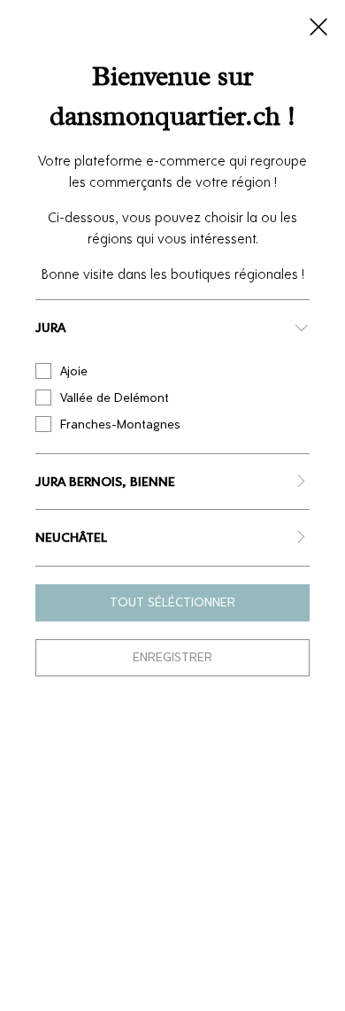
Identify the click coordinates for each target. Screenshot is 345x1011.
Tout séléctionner (172, 602)
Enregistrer (172, 657)
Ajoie (74, 371)
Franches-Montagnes (120, 424)
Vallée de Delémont (114, 397)
